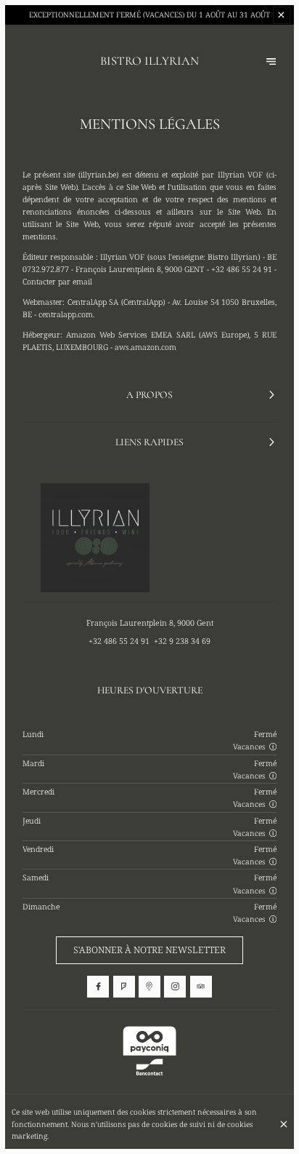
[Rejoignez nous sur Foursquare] (124, 987)
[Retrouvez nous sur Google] (149, 987)
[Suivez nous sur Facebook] (98, 987)
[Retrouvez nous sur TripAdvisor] (201, 987)
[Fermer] (283, 1124)
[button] (273, 746)
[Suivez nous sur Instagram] (175, 987)
